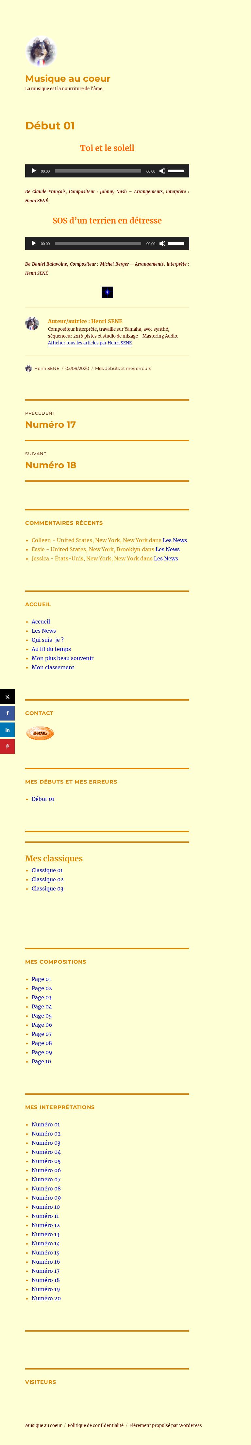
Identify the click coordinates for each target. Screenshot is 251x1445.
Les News (175, 540)
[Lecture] (33, 171)
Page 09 (42, 1052)
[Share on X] (7, 696)
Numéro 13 (45, 1234)
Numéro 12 (46, 1225)
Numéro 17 (45, 1271)
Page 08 (42, 1043)
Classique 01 (47, 870)
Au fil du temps (51, 649)
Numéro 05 (46, 1161)
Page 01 (41, 979)
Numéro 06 (46, 1170)
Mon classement (53, 667)
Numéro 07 (46, 1179)
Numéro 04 (46, 1152)
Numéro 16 (46, 1261)
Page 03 (42, 997)
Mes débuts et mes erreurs (123, 368)
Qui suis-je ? (48, 640)
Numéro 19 (46, 1289)
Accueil (41, 621)
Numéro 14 (46, 1243)
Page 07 (42, 1034)
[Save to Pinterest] (7, 746)
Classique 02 (48, 879)
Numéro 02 (46, 1133)
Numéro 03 (46, 1142)
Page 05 (42, 1015)
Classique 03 (47, 888)
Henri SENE (46, 368)
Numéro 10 (46, 1207)
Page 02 (42, 988)
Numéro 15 (46, 1252)
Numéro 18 (46, 1280)
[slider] (177, 170)
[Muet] (162, 171)
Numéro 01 (46, 1124)
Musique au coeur (67, 78)
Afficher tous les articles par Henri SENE (90, 343)
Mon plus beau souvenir (62, 658)
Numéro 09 (46, 1197)
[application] (107, 170)
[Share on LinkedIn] (7, 729)
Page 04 (42, 1006)
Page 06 (42, 1024)
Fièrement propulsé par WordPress (165, 1425)
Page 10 (41, 1061)
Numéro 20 (46, 1298)
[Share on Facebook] (7, 713)
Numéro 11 (45, 1216)
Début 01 (43, 799)
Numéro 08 (46, 1188)
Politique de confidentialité (96, 1425)
